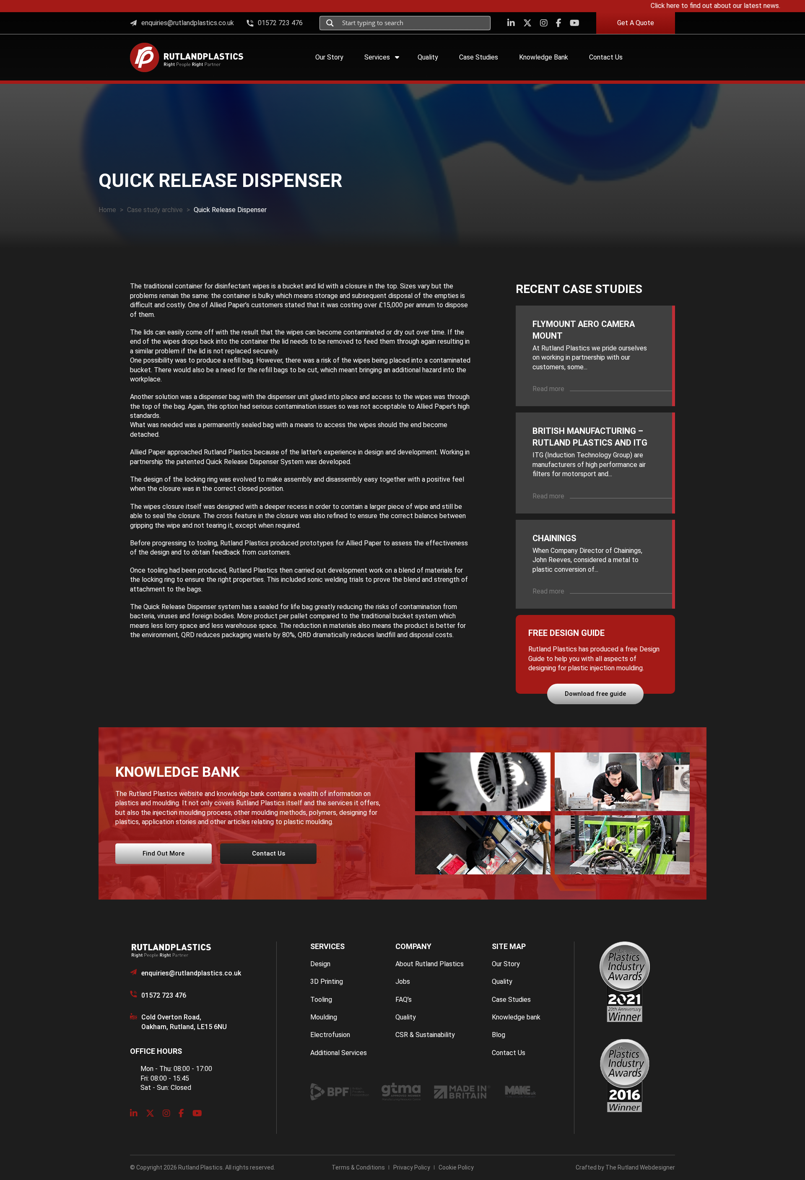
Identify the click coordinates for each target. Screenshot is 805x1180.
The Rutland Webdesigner (640, 1167)
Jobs (402, 981)
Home (107, 210)
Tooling (321, 1000)
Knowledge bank (516, 1017)
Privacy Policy (411, 1167)
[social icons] (511, 23)
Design (320, 964)
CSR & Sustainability (425, 1035)
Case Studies (511, 1000)
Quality (405, 1017)
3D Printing (326, 981)
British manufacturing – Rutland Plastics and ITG (589, 437)
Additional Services (338, 1053)
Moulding (323, 1017)
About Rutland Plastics (429, 964)
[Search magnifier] (330, 23)
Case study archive (155, 210)
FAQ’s (403, 1000)
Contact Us (508, 1053)
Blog (498, 1035)
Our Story (506, 964)
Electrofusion (330, 1035)
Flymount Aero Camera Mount (583, 330)
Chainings (554, 538)
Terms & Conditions (358, 1167)
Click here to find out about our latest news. (695, 6)
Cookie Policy (456, 1167)
